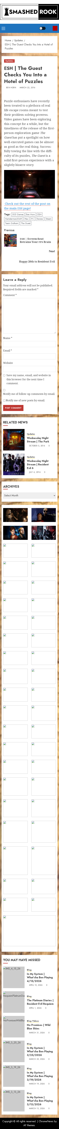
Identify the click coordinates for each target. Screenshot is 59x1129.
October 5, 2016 (37, 446)
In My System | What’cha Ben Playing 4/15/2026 (40, 977)
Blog (29, 970)
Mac (26, 218)
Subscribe (55, 28)
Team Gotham (11, 223)
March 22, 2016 (27, 87)
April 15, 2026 (36, 985)
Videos (35, 1021)
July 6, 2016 (35, 472)
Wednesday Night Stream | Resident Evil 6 (38, 464)
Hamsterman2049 (13, 218)
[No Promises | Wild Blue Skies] (14, 1026)
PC (32, 218)
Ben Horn (11, 87)
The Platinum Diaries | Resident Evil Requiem (40, 1002)
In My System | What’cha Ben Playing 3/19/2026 (40, 1076)
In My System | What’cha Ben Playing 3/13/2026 (40, 1100)
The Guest (25, 223)
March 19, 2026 (37, 1084)
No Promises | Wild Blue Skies (38, 1026)
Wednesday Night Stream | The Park (38, 439)
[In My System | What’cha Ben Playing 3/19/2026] (14, 1076)
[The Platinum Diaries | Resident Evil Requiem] (14, 1002)
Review (40, 218)
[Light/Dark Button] (42, 28)
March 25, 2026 (37, 1059)
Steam (48, 218)
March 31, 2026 (37, 1033)
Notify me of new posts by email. (25, 400)
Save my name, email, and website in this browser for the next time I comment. (28, 379)
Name (7, 338)
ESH (40, 214)
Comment (10, 295)
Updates (9, 60)
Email (7, 350)
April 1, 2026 (35, 1008)
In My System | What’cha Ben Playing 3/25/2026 (40, 1051)
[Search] (49, 28)
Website (8, 363)
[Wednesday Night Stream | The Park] (14, 439)
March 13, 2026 (37, 1108)
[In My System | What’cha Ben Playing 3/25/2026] (14, 1051)
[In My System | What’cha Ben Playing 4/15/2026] (14, 977)
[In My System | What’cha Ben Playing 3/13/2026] (14, 1100)
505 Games (17, 214)
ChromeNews (46, 1121)
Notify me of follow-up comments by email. (29, 394)
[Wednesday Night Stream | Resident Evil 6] (14, 464)
